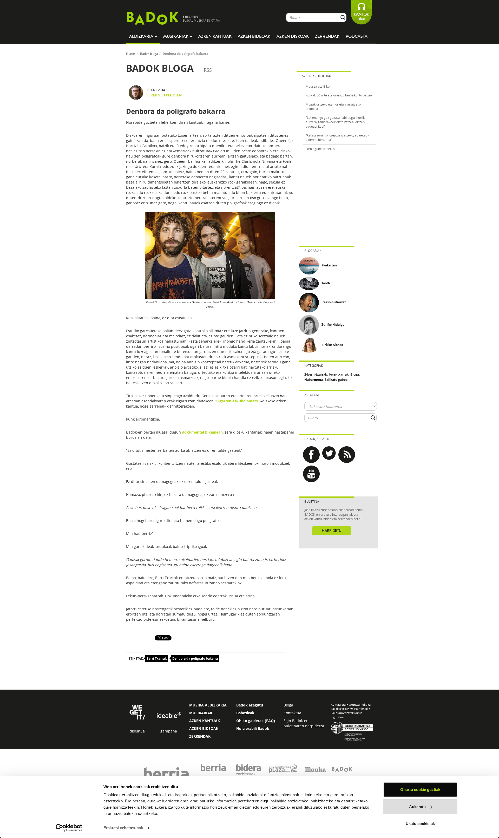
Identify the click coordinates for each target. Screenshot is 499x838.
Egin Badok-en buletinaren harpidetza (304, 723)
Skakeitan (329, 265)
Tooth (325, 283)
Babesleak (245, 712)
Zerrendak (327, 36)
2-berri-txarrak (315, 374)
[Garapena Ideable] (169, 715)
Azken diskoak (293, 36)
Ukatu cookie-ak (420, 823)
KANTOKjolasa (361, 16)
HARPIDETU (332, 530)
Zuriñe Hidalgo (332, 324)
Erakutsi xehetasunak (123, 828)
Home (130, 53)
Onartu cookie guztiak (420, 789)
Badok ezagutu (249, 705)
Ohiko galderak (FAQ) (255, 720)
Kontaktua (292, 712)
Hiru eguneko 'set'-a (320, 149)
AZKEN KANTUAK (204, 720)
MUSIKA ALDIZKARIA (208, 705)
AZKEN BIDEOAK (203, 728)
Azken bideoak (254, 36)
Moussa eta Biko (318, 86)
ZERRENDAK (200, 736)
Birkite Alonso (332, 345)
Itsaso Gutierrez (333, 302)
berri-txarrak (339, 374)
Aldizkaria (141, 36)
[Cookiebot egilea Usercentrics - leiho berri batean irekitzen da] (69, 828)
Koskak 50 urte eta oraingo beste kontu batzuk (339, 95)
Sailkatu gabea (336, 379)
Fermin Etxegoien (164, 95)
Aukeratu (417, 806)
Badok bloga (149, 53)
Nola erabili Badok (252, 728)
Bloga (354, 374)
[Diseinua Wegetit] (137, 711)
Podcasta (356, 36)
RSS (208, 70)
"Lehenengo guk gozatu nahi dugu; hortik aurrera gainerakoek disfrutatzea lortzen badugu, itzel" (335, 121)
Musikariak (176, 36)
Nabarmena (313, 379)
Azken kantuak (215, 36)
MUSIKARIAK (200, 712)
